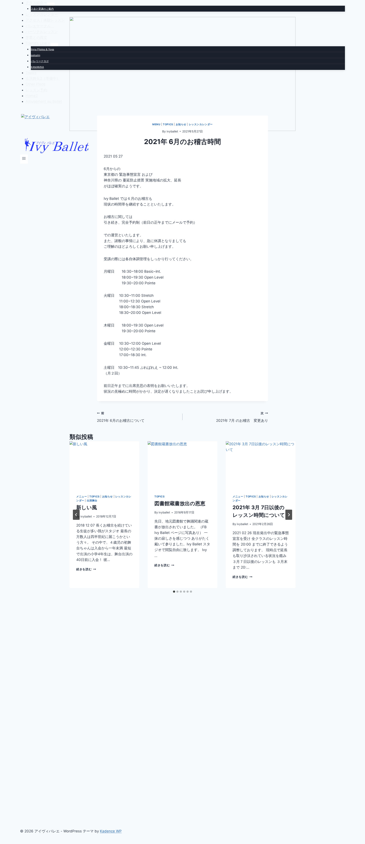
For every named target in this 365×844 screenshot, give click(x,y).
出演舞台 (92, 500)
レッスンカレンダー (42, 14)
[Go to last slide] (76, 515)
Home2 (32, 96)
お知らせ (107, 496)
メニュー (81, 496)
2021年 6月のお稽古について (120, 417)
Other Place (35, 84)
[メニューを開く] (24, 158)
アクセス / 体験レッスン (45, 20)
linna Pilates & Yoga (42, 49)
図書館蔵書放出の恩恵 (179, 503)
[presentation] (104, 464)
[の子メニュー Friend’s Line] (54, 44)
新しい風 (86, 507)
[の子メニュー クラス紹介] (51, 4)
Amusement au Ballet (44, 101)
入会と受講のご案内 (42, 8)
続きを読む (85, 569)
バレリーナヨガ (40, 61)
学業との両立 (36, 37)
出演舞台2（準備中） (43, 78)
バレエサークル (40, 26)
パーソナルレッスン (42, 32)
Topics (31, 73)
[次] (288, 515)
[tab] (174, 592)
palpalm (35, 55)
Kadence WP (111, 831)
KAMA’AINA (37, 67)
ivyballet (86, 516)
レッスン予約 (36, 90)
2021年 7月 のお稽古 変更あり (242, 417)
